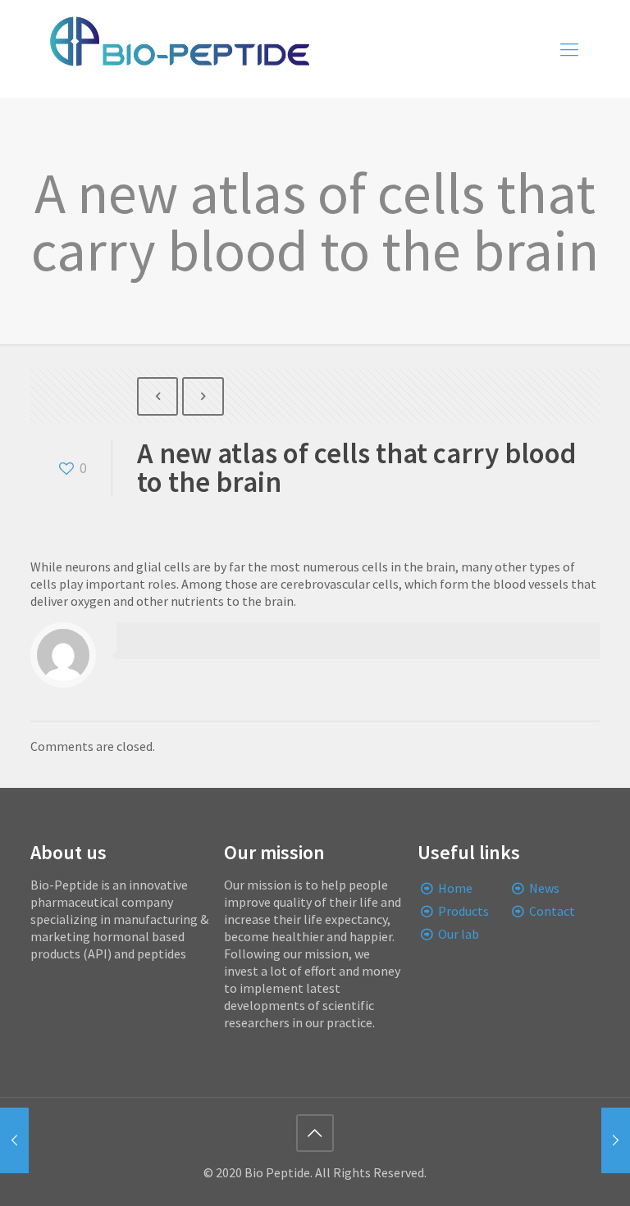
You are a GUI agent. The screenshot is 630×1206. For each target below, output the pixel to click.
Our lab (458, 934)
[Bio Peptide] (179, 49)
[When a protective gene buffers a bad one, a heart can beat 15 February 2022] (615, 1140)
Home (455, 888)
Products (463, 911)
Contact (552, 911)
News (544, 888)
